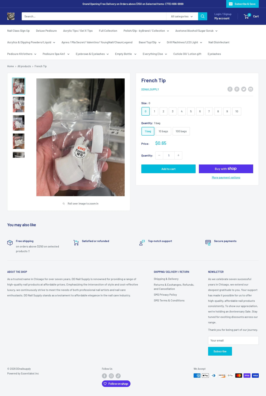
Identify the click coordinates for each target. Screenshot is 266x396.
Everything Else (153, 53)
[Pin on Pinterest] (236, 89)
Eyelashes (214, 53)
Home (10, 66)
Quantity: (147, 155)
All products (24, 66)
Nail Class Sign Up (18, 30)
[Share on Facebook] (230, 89)
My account (221, 18)
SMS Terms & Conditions (169, 300)
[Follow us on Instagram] (111, 375)
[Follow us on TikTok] (118, 375)
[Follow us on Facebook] (104, 375)
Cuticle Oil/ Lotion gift (187, 53)
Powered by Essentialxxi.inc (23, 373)
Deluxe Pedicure (46, 30)
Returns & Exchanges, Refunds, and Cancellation (174, 286)
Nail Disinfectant (218, 42)
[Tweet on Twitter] (243, 89)
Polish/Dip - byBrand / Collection (144, 30)
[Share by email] (250, 89)
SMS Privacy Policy (165, 294)
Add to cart (168, 168)
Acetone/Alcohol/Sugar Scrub (194, 30)
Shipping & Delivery (166, 278)
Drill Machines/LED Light (182, 42)
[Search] (202, 16)
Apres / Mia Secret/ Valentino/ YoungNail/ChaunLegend (97, 42)
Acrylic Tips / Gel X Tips (78, 30)
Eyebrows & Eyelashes (90, 53)
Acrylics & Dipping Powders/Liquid (29, 42)
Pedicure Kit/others (19, 53)
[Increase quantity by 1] (178, 155)
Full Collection (108, 30)
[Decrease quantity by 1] (159, 155)
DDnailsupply (150, 89)
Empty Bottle (123, 53)
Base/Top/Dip (148, 42)
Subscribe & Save (245, 3)
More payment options (226, 177)
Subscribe (220, 351)
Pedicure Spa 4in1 (54, 53)
